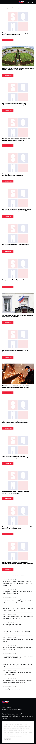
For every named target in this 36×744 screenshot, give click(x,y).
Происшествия (8, 40)
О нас (3, 707)
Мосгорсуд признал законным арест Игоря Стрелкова (15, 351)
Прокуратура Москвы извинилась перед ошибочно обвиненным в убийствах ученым (17, 174)
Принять (7, 739)
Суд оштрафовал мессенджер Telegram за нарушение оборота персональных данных (15, 421)
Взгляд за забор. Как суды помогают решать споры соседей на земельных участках (18, 68)
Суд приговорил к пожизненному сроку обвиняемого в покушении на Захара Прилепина (17, 104)
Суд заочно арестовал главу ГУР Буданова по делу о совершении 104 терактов (17, 315)
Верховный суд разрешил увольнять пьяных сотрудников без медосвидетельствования (15, 386)
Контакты (10, 707)
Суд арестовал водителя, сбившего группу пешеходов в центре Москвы (15, 33)
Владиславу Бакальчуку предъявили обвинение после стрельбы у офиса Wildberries (17, 139)
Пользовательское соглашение (12, 709)
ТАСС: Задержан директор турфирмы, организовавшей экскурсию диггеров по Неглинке (17, 457)
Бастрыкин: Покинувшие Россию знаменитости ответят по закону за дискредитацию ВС (16, 210)
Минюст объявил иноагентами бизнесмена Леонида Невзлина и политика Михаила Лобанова (17, 562)
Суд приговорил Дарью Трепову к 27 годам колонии (18, 280)
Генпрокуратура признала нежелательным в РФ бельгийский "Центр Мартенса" (17, 527)
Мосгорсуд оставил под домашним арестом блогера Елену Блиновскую (15, 492)
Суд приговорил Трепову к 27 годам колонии (15, 244)
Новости (4, 8)
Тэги (10, 8)
